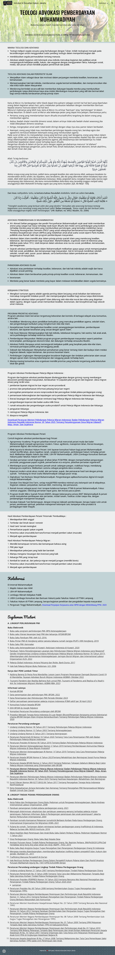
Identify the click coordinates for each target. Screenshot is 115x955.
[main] (57, 16)
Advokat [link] (102, 3)
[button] (112, 3)
